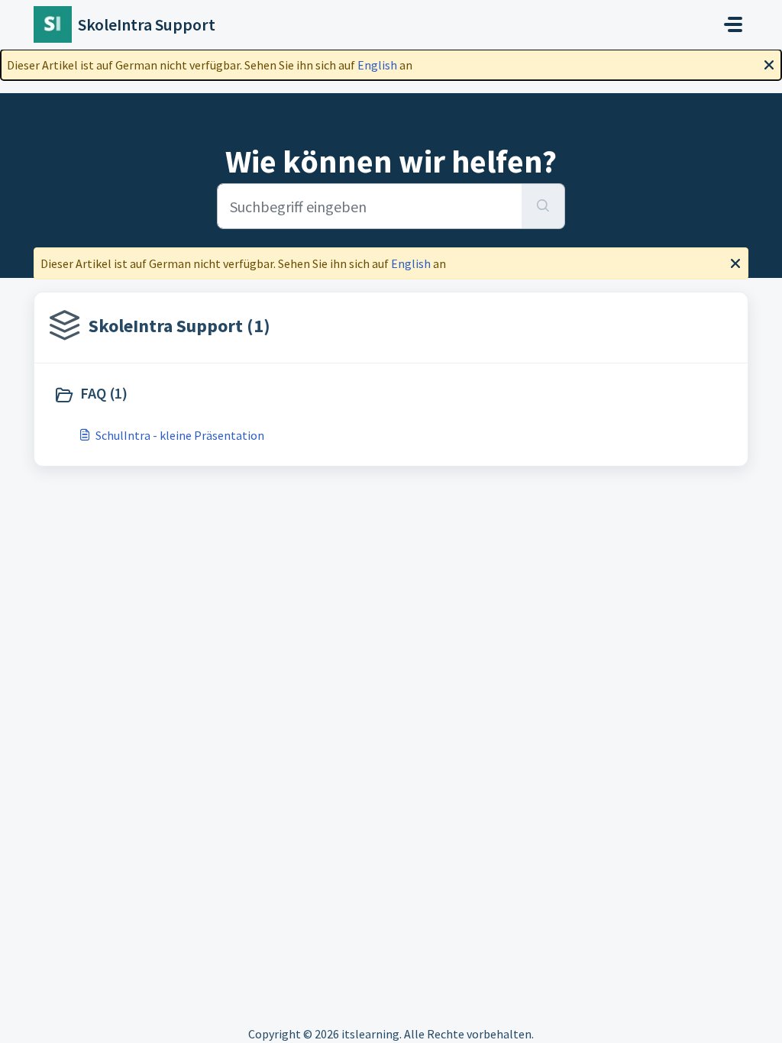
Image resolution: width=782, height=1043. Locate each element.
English (377, 65)
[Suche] (543, 206)
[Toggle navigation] (733, 24)
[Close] (769, 63)
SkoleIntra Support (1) (179, 325)
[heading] (219, 395)
